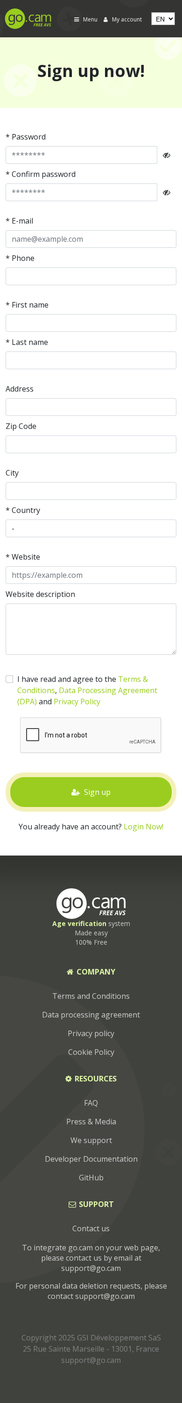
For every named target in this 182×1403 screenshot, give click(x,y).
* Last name (27, 342)
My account (126, 19)
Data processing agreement (91, 1015)
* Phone (20, 258)
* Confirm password (41, 174)
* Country (23, 510)
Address (20, 389)
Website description (40, 594)
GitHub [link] (91, 1177)
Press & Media (91, 1121)
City (12, 473)
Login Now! (143, 826)
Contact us (91, 1228)
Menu (90, 19)
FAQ (91, 1103)
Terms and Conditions (91, 996)
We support (91, 1140)
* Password (26, 137)
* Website (23, 557)
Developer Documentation (91, 1159)
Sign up (96, 792)
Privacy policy (91, 1033)
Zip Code (21, 426)
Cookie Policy (91, 1052)
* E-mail (19, 221)
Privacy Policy (77, 701)
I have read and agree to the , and (87, 690)
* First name (27, 305)
